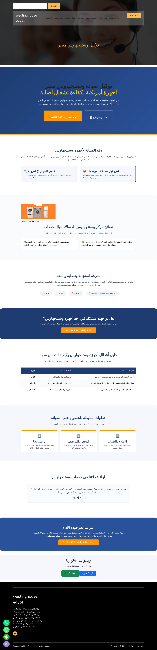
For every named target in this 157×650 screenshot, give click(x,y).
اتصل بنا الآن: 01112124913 (78, 330)
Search (54, 6)
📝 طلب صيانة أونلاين (99, 117)
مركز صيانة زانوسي (52, 536)
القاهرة (46, 293)
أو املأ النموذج (87, 573)
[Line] (6, 637)
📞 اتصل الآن (70, 573)
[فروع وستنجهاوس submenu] (120, 18)
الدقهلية (112, 293)
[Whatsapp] (6, 630)
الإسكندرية (77, 293)
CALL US (134, 15)
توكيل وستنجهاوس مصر (78, 45)
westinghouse (44, 646)
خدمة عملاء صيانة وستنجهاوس (69, 285)
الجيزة (61, 293)
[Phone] (6, 623)
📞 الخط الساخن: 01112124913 (62, 117)
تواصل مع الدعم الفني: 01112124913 (78, 542)
